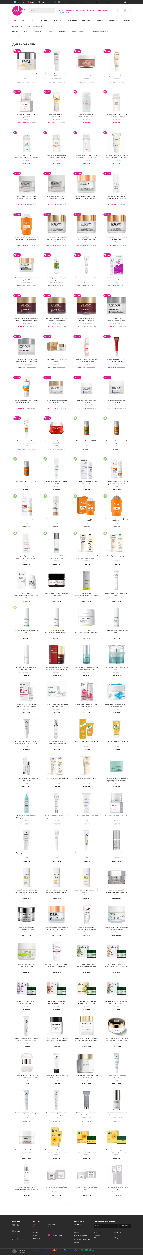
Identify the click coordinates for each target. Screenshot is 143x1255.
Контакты (82, 2)
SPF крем (117, 1235)
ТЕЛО (33, 20)
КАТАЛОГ (22, 26)
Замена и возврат (79, 1242)
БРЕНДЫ (127, 20)
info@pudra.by (19, 1231)
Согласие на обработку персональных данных (80, 1236)
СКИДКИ (32, 2)
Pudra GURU (20, 2)
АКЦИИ (43, 2)
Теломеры (97, 1235)
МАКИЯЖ (44, 20)
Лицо (34, 1227)
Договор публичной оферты (82, 1239)
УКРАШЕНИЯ (86, 20)
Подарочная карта (110, 2)
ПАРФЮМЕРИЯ (113, 20)
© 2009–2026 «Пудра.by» (22, 1251)
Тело (34, 1229)
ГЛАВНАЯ (15, 26)
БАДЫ (99, 20)
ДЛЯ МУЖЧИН (71, 20)
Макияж (35, 1232)
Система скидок (64, 12)
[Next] (80, 1204)
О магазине (72, 2)
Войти (129, 2)
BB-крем (96, 1238)
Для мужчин (36, 1238)
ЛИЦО (23, 20)
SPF (14, 20)
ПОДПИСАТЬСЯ (124, 1225)
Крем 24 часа (118, 1232)
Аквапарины (97, 1232)
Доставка (99, 2)
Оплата (90, 2)
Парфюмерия (52, 1229)
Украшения (51, 1224)
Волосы (35, 1235)
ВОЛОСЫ (57, 20)
